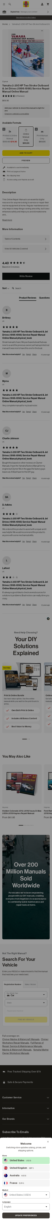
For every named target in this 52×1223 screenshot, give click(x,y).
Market (5, 1190)
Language (6, 1202)
